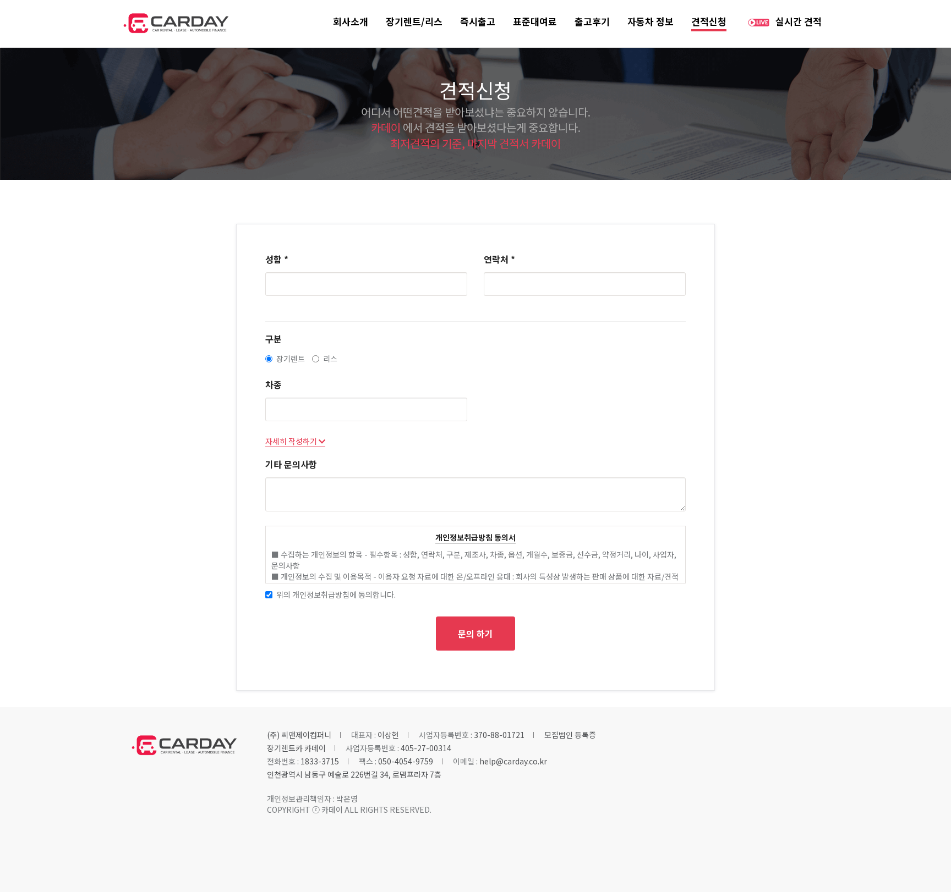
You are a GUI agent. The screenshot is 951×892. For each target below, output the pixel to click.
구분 (273, 339)
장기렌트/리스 (414, 21)
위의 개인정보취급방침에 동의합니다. (336, 594)
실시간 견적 (798, 21)
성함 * (276, 259)
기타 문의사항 (291, 464)
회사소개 (350, 21)
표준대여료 (535, 21)
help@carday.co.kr (513, 761)
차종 (273, 384)
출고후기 (592, 21)
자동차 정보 (650, 21)
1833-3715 (319, 761)
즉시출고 (477, 21)
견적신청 (708, 21)
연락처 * (499, 259)
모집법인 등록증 (570, 734)
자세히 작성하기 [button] (292, 441)
